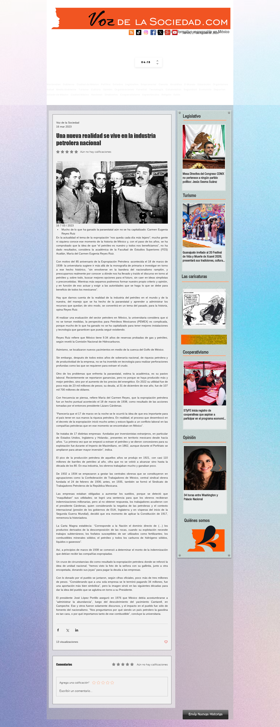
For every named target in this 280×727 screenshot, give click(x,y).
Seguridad (190, 89)
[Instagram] (146, 32)
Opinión (107, 89)
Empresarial (148, 84)
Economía (205, 89)
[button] (204, 309)
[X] (160, 32)
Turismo (83, 89)
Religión (166, 94)
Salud (50, 89)
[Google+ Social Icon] (167, 32)
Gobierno (68, 84)
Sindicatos (111, 94)
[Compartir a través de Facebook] (58, 630)
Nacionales (54, 84)
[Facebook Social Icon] (153, 32)
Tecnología (156, 89)
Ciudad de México (88, 84)
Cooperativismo (130, 94)
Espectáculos (150, 94)
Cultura (96, 89)
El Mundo (189, 84)
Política (105, 84)
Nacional (96, 94)
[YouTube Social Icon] (175, 32)
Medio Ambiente (66, 89)
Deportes (219, 89)
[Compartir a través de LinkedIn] (76, 630)
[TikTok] (138, 32)
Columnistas (173, 89)
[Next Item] (219, 147)
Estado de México (57, 94)
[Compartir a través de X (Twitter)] (67, 630)
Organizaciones (124, 89)
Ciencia (163, 84)
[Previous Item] (188, 147)
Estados (118, 84)
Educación (204, 84)
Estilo (177, 94)
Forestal (141, 89)
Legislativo (131, 84)
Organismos (220, 84)
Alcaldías (176, 84)
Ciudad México (80, 94)
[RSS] (131, 32)
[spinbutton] (146, 62)
